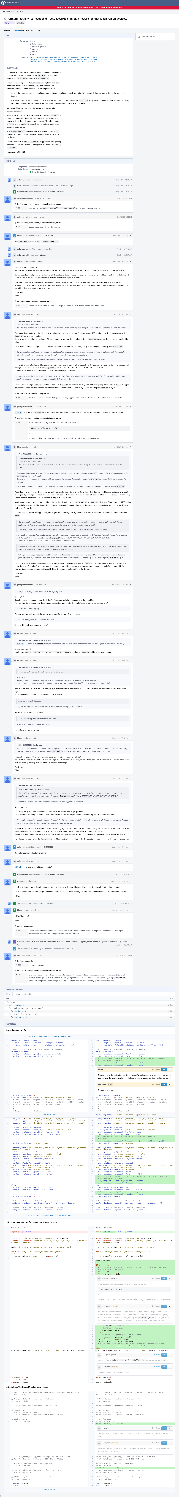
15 (19, 305)
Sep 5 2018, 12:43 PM (120, 738)
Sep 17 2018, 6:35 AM (124, 945)
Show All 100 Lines (50, 1037)
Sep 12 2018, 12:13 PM (119, 881)
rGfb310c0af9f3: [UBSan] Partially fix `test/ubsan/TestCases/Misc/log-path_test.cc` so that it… (65, 57)
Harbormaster (22, 192)
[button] (164, 1069)
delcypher (18, 30)
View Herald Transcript (64, 186)
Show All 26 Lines (49, 1115)
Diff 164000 (48, 236)
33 (19, 208)
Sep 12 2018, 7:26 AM (120, 861)
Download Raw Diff (148, 37)
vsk (33, 41)
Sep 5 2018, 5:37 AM (124, 255)
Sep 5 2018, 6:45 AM (120, 262)
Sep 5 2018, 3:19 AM (124, 249)
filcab (34, 54)
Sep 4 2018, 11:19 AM (124, 180)
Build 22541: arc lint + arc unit (43, 172)
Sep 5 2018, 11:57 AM (120, 447)
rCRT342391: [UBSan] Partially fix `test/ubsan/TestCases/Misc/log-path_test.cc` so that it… (64, 59)
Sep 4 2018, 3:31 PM (124, 217)
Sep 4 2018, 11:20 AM (124, 192)
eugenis (35, 49)
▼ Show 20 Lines (64, 1037)
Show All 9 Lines (49, 1490)
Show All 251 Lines (48, 1216)
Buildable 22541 (38, 169)
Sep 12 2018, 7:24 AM (120, 847)
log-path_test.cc (21, 1017)
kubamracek (37, 44)
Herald (20, 186)
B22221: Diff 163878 (57, 192)
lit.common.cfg (18, 1005)
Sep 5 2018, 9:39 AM (120, 314)
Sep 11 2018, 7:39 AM (120, 778)
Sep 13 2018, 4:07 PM (120, 910)
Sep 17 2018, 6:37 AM (124, 955)
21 (19, 422)
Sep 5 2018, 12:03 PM (120, 585)
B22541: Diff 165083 (57, 875)
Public (21, 23)
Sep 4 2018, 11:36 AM (124, 198)
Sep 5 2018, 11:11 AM (120, 407)
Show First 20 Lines (35, 1037)
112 (19, 930)
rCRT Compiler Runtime (38, 167)
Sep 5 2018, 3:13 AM (120, 236)
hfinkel (34, 52)
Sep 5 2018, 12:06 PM (120, 660)
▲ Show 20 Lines (34, 1216)
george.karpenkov (39, 47)
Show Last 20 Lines (64, 1216)
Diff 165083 (48, 847)
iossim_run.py (20, 1011)
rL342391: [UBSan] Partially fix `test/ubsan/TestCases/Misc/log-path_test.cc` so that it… (62, 61)
